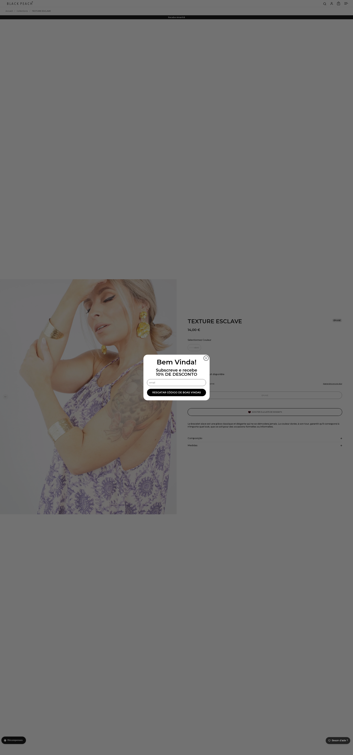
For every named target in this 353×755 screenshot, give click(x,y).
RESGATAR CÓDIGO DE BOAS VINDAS (176, 392)
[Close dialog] (206, 358)
